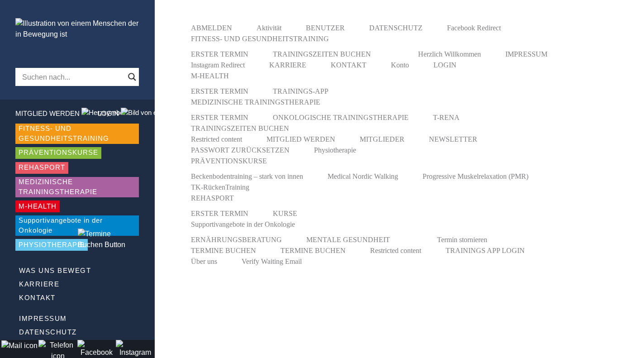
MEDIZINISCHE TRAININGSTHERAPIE (58, 187)
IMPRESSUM (43, 318)
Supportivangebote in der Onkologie (61, 225)
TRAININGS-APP (300, 91)
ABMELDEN (211, 28)
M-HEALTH (38, 206)
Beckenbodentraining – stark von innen (247, 176)
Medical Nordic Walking (363, 176)
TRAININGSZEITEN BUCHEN (322, 54)
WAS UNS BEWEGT (55, 270)
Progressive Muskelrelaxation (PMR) (475, 176)
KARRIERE (39, 284)
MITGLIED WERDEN (300, 139)
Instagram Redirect (218, 65)
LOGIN (444, 65)
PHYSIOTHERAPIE (52, 244)
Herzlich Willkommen (449, 54)
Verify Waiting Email (272, 261)
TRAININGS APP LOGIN (485, 250)
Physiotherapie (335, 150)
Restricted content (216, 139)
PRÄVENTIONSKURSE (58, 152)
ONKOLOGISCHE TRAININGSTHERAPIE (341, 117)
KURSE (285, 213)
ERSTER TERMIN (219, 54)
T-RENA (446, 117)
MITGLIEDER (382, 139)
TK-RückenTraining (220, 187)
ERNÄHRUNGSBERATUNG (236, 239)
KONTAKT (37, 297)
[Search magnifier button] (132, 77)
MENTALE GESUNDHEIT (348, 239)
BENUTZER (325, 28)
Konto (400, 65)
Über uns (204, 261)
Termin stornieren (462, 239)
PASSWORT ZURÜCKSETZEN (240, 150)
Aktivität (269, 28)
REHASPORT (42, 167)
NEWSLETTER (453, 139)
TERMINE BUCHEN (223, 250)
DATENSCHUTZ (48, 332)
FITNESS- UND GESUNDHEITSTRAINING (64, 133)
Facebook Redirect (474, 28)
